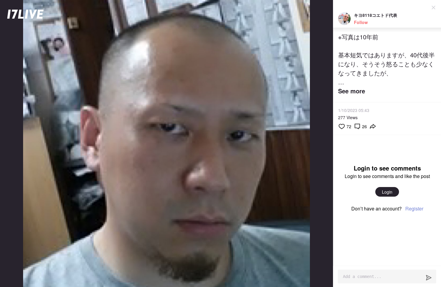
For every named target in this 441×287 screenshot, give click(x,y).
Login (387, 192)
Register (414, 208)
